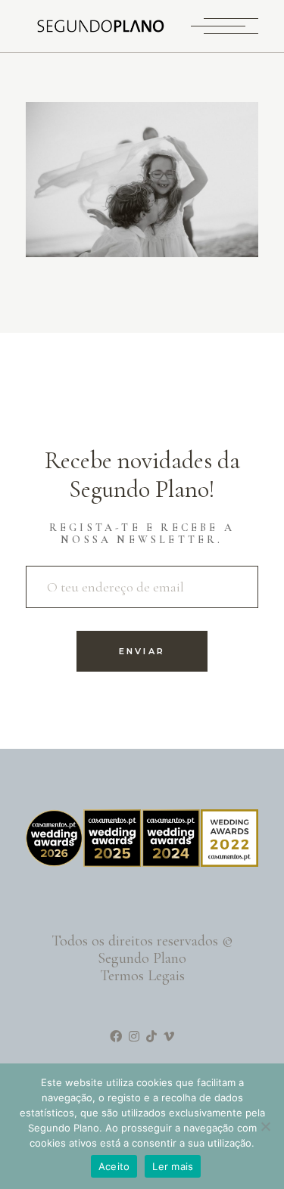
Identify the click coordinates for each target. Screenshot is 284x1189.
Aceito (114, 1166)
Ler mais (172, 1166)
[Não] (265, 1126)
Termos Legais (142, 976)
